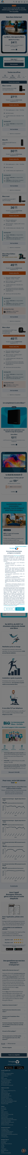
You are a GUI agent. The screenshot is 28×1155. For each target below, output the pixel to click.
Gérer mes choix (9, 609)
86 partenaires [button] (17, 555)
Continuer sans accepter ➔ (21, 546)
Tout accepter (20, 609)
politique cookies (13, 605)
